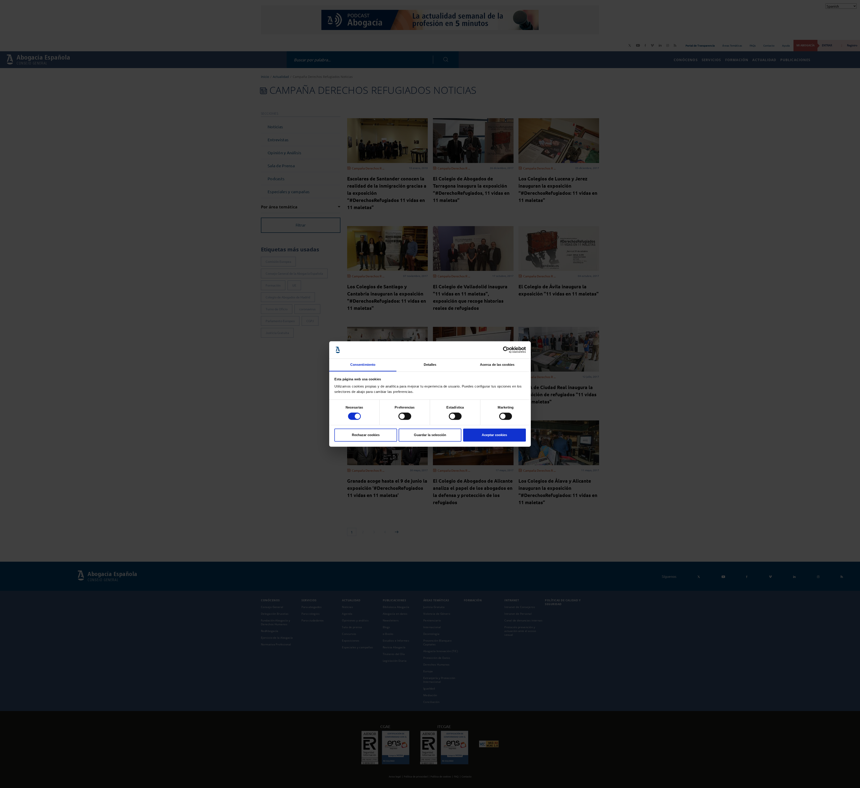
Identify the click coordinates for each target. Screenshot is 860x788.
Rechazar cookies (366, 435)
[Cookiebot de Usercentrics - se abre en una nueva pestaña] (506, 350)
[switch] (404, 416)
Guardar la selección (430, 435)
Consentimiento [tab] (362, 364)
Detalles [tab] (430, 364)
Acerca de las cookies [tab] (497, 364)
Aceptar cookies (494, 435)
